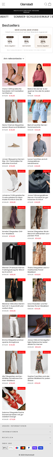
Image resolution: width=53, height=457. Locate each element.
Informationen (10, 432)
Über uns (7, 443)
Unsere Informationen (14, 426)
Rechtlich (7, 438)
